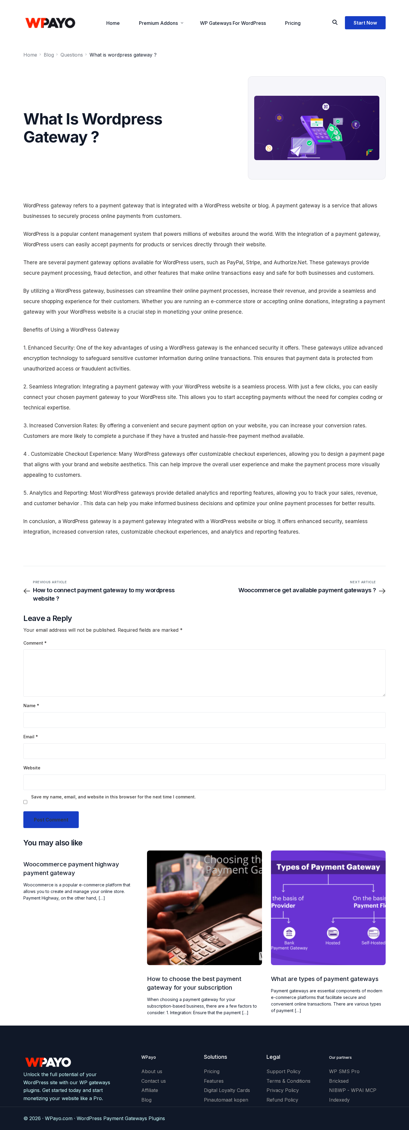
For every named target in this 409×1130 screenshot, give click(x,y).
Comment (35, 643)
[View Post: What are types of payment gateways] (328, 907)
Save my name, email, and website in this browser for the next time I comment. (113, 796)
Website (31, 767)
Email (30, 736)
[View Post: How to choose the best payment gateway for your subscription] (204, 907)
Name (31, 705)
